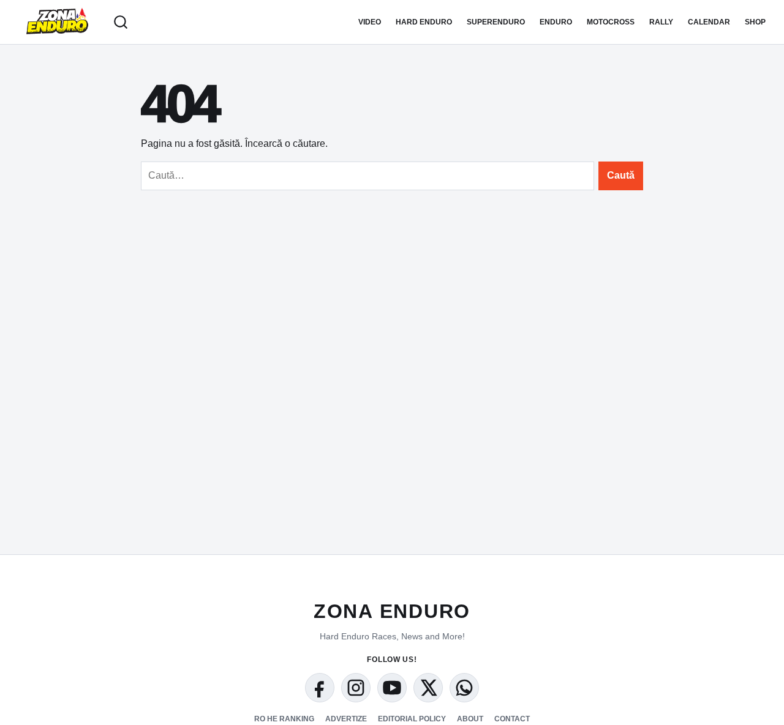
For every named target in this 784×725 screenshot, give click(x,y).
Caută (621, 175)
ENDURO (556, 22)
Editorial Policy (412, 719)
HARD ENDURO (424, 22)
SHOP (755, 22)
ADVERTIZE (346, 719)
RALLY (661, 22)
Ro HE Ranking (284, 719)
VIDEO (369, 22)
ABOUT (470, 719)
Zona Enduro (392, 611)
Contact (512, 719)
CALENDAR (709, 22)
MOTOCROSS (611, 22)
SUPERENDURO (496, 22)
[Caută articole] (120, 22)
